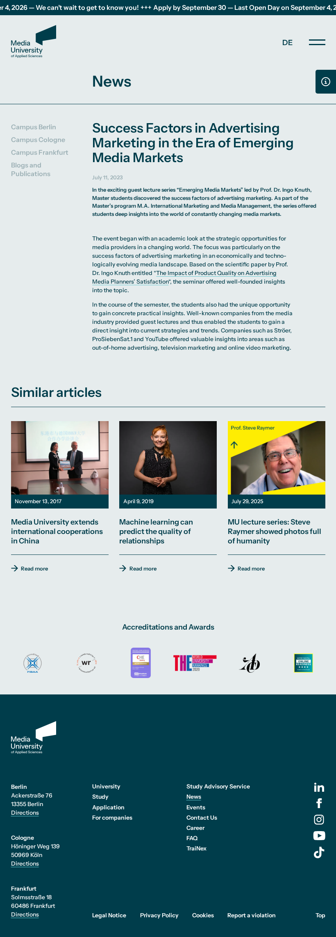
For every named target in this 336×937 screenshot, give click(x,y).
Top (320, 915)
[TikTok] (319, 852)
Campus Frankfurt (39, 152)
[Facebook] (319, 803)
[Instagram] (319, 820)
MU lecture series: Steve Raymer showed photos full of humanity (274, 531)
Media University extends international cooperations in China (57, 531)
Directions (25, 812)
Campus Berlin (33, 127)
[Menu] (317, 42)
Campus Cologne (38, 139)
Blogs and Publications (30, 169)
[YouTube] (319, 835)
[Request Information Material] (326, 82)
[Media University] (33, 41)
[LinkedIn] (319, 787)
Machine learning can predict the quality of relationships (156, 531)
